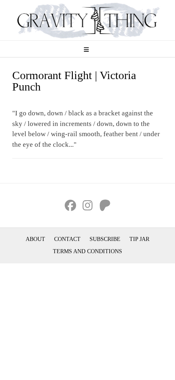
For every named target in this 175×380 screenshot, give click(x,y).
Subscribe (105, 239)
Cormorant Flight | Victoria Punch (74, 81)
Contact (67, 239)
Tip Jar (139, 239)
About (35, 239)
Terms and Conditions (87, 251)
